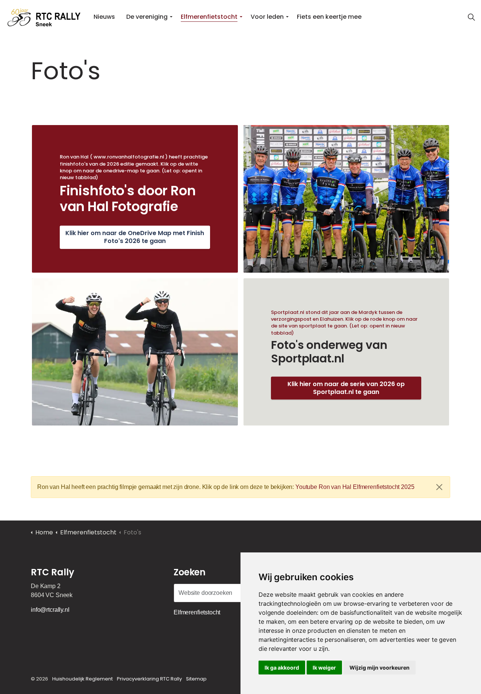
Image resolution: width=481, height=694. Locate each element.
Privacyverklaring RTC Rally (149, 678)
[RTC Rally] (44, 17)
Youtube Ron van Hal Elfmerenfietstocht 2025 (354, 487)
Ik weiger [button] (324, 667)
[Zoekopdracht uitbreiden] (471, 17)
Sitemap (196, 678)
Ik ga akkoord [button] (282, 667)
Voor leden (267, 16)
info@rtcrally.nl (50, 609)
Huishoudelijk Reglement (82, 678)
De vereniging (147, 16)
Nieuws (104, 16)
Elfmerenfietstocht (209, 16)
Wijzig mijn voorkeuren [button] (379, 667)
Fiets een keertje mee (329, 16)
